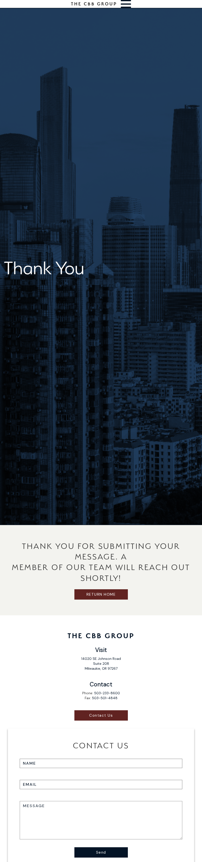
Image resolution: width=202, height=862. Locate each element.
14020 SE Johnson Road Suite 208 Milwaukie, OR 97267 (101, 663)
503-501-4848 (105, 698)
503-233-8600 (107, 693)
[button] (126, 4)
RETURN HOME (101, 594)
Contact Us (101, 715)
